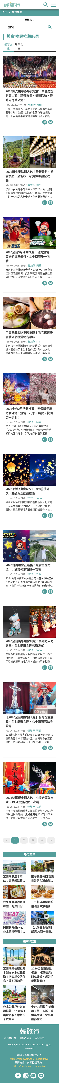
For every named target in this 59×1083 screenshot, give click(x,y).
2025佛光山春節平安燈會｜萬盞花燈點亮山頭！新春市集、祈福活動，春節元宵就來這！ (29, 96)
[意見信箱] (33, 1076)
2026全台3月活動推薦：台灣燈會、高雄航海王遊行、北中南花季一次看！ (29, 257)
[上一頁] (6, 840)
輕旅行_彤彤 (34, 574)
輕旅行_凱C (34, 185)
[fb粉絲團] (18, 1076)
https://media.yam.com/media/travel (29, 1059)
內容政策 (39, 1038)
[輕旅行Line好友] (41, 1076)
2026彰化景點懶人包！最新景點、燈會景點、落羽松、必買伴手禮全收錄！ (29, 176)
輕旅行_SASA (35, 342)
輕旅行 (12, 5)
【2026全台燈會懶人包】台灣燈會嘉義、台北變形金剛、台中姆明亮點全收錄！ (29, 722)
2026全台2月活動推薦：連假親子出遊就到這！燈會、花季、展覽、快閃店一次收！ (29, 413)
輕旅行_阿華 (34, 266)
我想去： (29, 20)
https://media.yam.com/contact (29, 1066)
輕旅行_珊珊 (35, 105)
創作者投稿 (10, 1038)
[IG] (26, 1076)
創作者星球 (25, 1038)
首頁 (4, 12)
